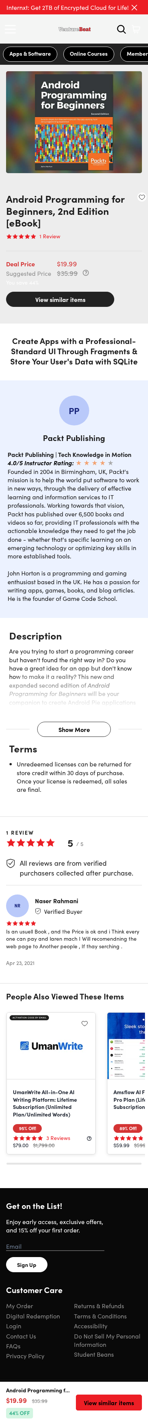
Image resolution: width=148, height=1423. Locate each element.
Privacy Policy (25, 1355)
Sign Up (26, 1264)
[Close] (134, 7)
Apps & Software (30, 53)
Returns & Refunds (99, 1305)
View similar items (60, 299)
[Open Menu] (12, 29)
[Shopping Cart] (135, 29)
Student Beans (94, 1354)
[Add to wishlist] (141, 197)
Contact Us (21, 1336)
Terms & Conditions (100, 1316)
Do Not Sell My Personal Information (107, 1340)
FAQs (13, 1346)
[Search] (121, 29)
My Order (19, 1305)
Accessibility (90, 1325)
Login (13, 1325)
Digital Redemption (33, 1316)
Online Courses (89, 53)
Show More (74, 729)
